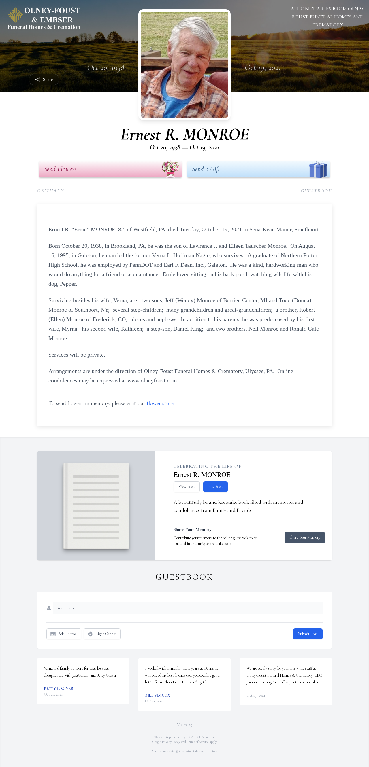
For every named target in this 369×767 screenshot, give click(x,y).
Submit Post (308, 633)
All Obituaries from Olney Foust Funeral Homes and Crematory (327, 16)
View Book (186, 486)
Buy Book (215, 486)
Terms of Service (198, 742)
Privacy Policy (171, 742)
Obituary (50, 191)
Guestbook (316, 191)
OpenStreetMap (189, 751)
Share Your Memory (304, 537)
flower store (160, 403)
